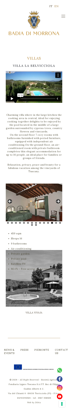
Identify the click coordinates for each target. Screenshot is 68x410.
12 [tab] (52, 223)
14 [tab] (60, 223)
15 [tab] (32, 225)
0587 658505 (44, 398)
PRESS (24, 349)
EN (56, 6)
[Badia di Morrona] (34, 23)
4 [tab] (20, 223)
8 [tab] (36, 223)
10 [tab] (44, 223)
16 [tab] (36, 225)
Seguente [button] (58, 201)
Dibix (38, 402)
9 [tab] (40, 223)
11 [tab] (48, 223)
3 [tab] (16, 223)
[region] (34, 202)
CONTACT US (61, 351)
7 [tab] (32, 223)
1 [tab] (8, 223)
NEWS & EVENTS (9, 351)
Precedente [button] (10, 201)
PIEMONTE (41, 349)
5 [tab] (24, 223)
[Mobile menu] (63, 16)
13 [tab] (56, 223)
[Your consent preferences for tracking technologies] (62, 404)
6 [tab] (28, 223)
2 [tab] (12, 223)
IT (51, 6)
